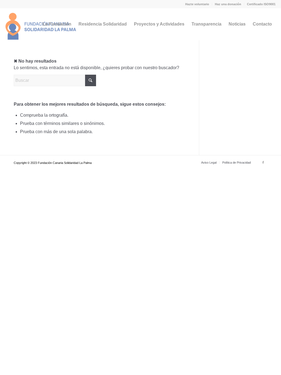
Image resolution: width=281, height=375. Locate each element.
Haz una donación (228, 4)
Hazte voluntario (197, 4)
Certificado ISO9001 (261, 4)
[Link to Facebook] (263, 162)
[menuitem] (197, 4)
